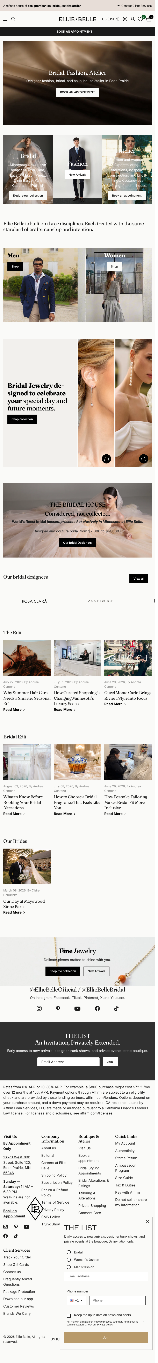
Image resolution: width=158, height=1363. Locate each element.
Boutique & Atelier (88, 1139)
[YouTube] (77, 1009)
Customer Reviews (18, 1306)
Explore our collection (28, 195)
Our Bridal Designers (77, 542)
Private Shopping (92, 1206)
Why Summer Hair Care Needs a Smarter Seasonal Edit (27, 678)
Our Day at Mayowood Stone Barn (27, 884)
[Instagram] (39, 1008)
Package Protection (19, 1292)
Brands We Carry (17, 1313)
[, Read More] (125, 19)
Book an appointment (127, 195)
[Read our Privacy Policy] (143, 1322)
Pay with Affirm (127, 1192)
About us (48, 1148)
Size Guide (124, 1178)
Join (110, 1062)
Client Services (16, 1250)
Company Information (52, 1139)
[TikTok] (116, 1008)
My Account (125, 1143)
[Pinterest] (58, 1008)
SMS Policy (50, 1217)
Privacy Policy (52, 1210)
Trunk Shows (52, 1224)
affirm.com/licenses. (97, 1113)
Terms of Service (55, 1202)
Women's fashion (86, 1260)
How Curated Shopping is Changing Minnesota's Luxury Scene (77, 678)
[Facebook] (97, 1008)
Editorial (47, 1155)
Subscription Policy (57, 1182)
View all (139, 578)
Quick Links (126, 1136)
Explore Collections (5, 19)
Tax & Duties (125, 1185)
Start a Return (126, 1158)
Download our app (18, 1299)
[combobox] (76, 1300)
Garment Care (89, 1213)
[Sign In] (132, 19)
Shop (15, 266)
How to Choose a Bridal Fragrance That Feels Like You (77, 783)
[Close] (147, 1222)
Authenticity (125, 1151)
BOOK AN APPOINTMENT (77, 92)
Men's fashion (84, 1267)
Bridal (78, 1252)
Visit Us (84, 1148)
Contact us (12, 1272)
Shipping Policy (53, 1175)
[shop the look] (106, 458)
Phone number (77, 1291)
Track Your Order (17, 1257)
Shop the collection (63, 971)
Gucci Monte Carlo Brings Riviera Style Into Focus (128, 676)
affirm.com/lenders (101, 1097)
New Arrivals (77, 174)
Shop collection (22, 419)
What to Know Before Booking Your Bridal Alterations (27, 783)
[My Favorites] (140, 19)
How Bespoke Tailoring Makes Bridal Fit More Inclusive (128, 783)
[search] (13, 19)
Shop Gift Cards (16, 1265)
